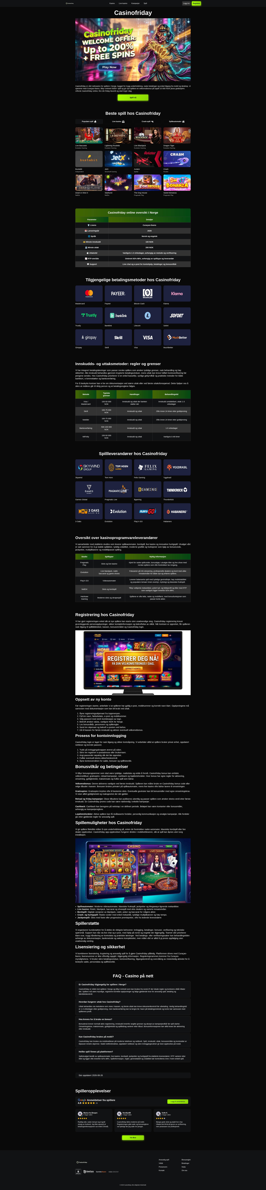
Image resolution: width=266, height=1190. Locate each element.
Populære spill (87, 121)
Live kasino (116, 121)
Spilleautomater (175, 121)
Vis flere (133, 1138)
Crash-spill (146, 121)
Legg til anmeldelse (178, 1101)
